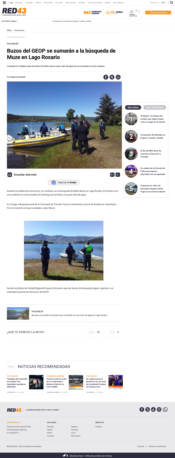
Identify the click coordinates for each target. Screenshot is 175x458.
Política (49, 433)
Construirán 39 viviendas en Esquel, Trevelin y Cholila (61, 21)
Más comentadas (155, 107)
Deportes (74, 427)
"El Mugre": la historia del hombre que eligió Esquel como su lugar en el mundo (152, 119)
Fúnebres (98, 427)
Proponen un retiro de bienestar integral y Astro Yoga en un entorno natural (152, 188)
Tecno (73, 433)
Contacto (140, 446)
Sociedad (50, 427)
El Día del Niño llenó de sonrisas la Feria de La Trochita (150, 154)
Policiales (12, 44)
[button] (105, 77)
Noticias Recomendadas (44, 366)
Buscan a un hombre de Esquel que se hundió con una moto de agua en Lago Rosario (69, 315)
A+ (112, 174)
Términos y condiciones (157, 446)
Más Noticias (75, 436)
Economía (50, 436)
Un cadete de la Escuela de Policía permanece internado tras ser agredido (152, 171)
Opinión (49, 430)
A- (117, 174)
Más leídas (133, 107)
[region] (145, 45)
